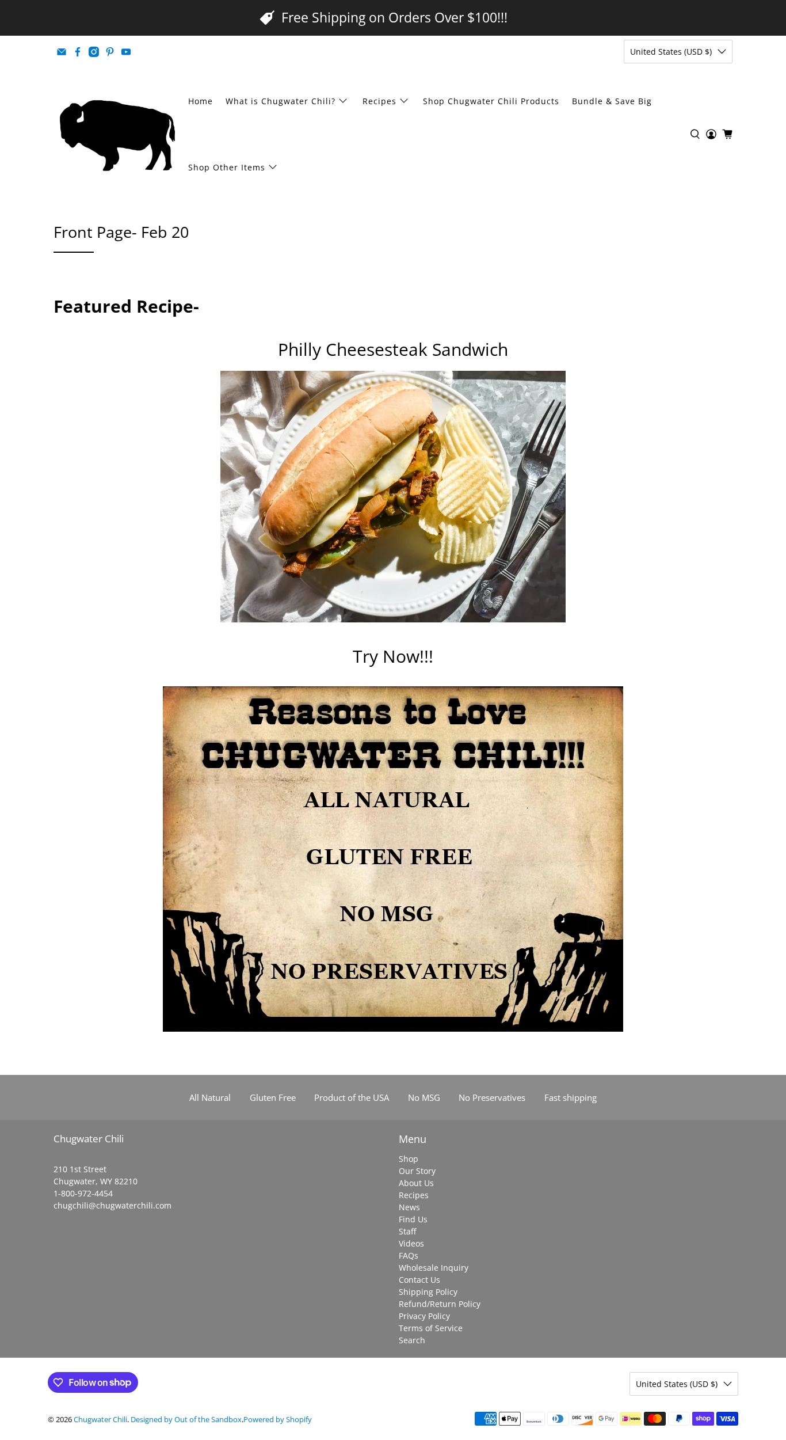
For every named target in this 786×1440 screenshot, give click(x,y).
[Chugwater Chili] (117, 134)
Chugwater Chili (100, 1419)
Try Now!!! (393, 656)
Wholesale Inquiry (433, 1267)
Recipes (379, 101)
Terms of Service (431, 1328)
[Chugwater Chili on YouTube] (126, 52)
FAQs (408, 1255)
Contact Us (419, 1279)
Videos (411, 1243)
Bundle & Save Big (612, 101)
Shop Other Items (226, 167)
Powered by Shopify (277, 1419)
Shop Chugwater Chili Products (491, 101)
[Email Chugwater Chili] (61, 52)
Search (412, 1340)
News (409, 1207)
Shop (408, 1158)
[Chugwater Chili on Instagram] (94, 52)
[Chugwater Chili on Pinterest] (110, 52)
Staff (407, 1231)
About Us (416, 1182)
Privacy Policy (424, 1315)
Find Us (413, 1219)
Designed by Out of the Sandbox (186, 1419)
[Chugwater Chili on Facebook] (78, 52)
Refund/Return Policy (439, 1303)
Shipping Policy (428, 1291)
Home (200, 101)
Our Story (417, 1170)
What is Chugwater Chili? (280, 101)
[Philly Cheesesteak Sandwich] (393, 619)
